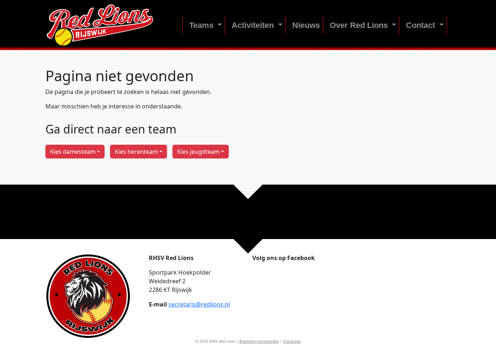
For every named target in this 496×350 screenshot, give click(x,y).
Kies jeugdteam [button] (198, 152)
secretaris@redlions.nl (199, 304)
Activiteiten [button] (254, 25)
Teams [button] (202, 25)
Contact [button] (421, 25)
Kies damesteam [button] (72, 152)
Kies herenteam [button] (136, 152)
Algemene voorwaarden (259, 341)
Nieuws (306, 25)
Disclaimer (292, 341)
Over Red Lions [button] (360, 25)
